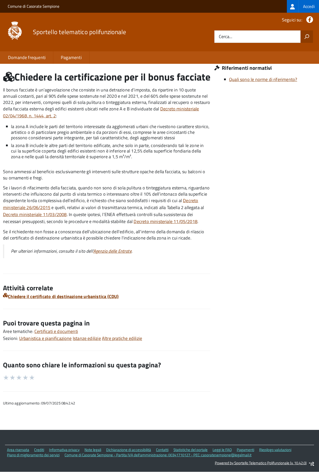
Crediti (39, 450)
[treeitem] (303, 6)
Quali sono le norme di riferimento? (263, 79)
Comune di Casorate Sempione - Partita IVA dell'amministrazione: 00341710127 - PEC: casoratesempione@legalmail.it (158, 455)
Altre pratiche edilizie (122, 338)
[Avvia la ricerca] (307, 36)
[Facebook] (308, 19)
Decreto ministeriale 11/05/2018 (165, 221)
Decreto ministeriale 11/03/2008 (35, 214)
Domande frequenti (27, 57)
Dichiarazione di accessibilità (128, 450)
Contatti (162, 450)
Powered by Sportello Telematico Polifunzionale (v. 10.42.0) (261, 463)
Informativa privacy (64, 450)
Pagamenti (71, 57)
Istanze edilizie (87, 338)
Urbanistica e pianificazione (45, 338)
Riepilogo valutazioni (275, 450)
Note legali (92, 450)
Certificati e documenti (56, 331)
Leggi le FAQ (222, 450)
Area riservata (18, 450)
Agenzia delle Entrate (112, 251)
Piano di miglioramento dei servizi (33, 455)
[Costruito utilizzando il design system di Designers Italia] (311, 464)
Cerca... (225, 36)
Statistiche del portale (190, 450)
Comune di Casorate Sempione (33, 6)
